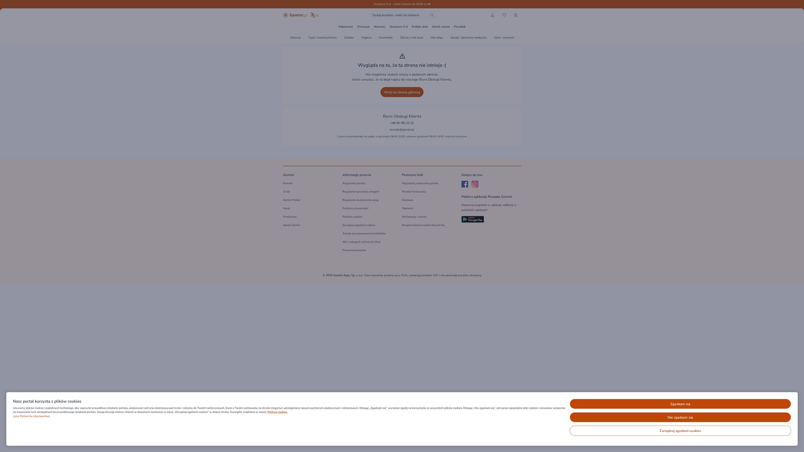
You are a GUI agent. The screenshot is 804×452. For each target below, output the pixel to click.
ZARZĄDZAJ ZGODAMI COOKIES (680, 431)
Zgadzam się (680, 404)
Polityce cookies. (277, 412)
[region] (402, 419)
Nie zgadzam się (680, 417)
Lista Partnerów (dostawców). (31, 416)
